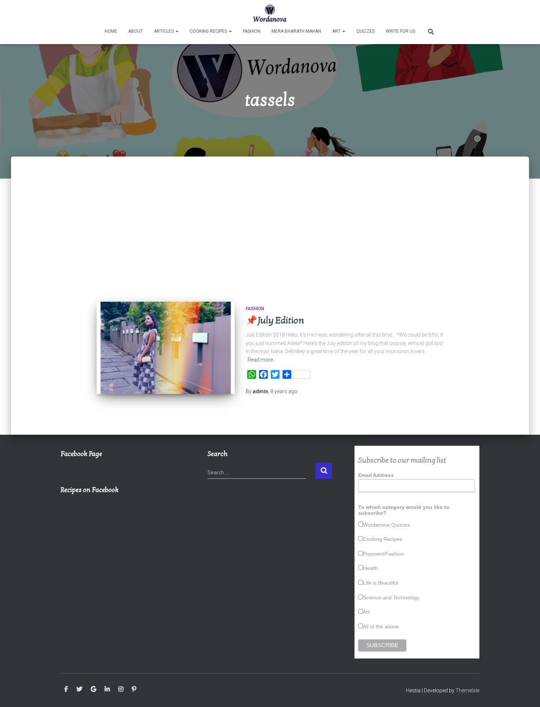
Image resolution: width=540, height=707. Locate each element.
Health (370, 568)
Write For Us (400, 31)
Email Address (376, 475)
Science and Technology (391, 597)
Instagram (121, 689)
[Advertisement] (270, 235)
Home (111, 31)
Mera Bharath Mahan (296, 31)
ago (284, 391)
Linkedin (107, 689)
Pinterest (134, 689)
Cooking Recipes (209, 31)
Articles (164, 31)
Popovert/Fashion (383, 554)
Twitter (79, 689)
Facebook (66, 689)
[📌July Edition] (166, 348)
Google (93, 689)
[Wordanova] (270, 13)
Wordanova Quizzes (386, 525)
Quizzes (365, 31)
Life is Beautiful (380, 583)
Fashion (251, 31)
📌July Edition (275, 320)
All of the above (381, 626)
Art (337, 31)
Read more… (262, 360)
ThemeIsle (467, 690)
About (135, 31)
